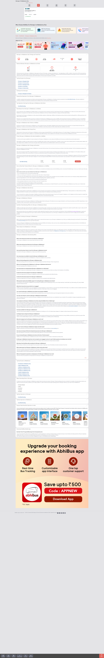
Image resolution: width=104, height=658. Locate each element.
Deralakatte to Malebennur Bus (24, 363)
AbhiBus (16, 512)
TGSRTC (31, 422)
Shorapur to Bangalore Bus (23, 81)
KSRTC (41, 422)
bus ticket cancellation (73, 306)
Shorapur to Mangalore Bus (23, 84)
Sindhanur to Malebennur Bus (24, 367)
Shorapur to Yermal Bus (23, 86)
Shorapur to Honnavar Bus (23, 82)
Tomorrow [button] (31, 2)
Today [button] (27, 2)
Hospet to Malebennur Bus (23, 372)
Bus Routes (21, 35)
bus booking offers (74, 211)
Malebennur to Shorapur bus (60, 230)
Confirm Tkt (22, 512)
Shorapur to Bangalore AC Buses (24, 93)
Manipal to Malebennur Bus (23, 373)
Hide (85, 357)
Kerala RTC (53, 422)
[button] (29, 5)
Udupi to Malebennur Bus (23, 365)
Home (17, 35)
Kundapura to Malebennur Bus (24, 370)
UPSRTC (85, 421)
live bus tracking (22, 220)
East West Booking (71, 99)
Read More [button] (49, 38)
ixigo (19, 512)
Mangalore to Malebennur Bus (24, 368)
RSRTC (74, 422)
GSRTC (63, 422)
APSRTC (20, 421)
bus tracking (54, 328)
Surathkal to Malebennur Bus (24, 375)
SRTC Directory (53, 409)
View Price (78, 161)
